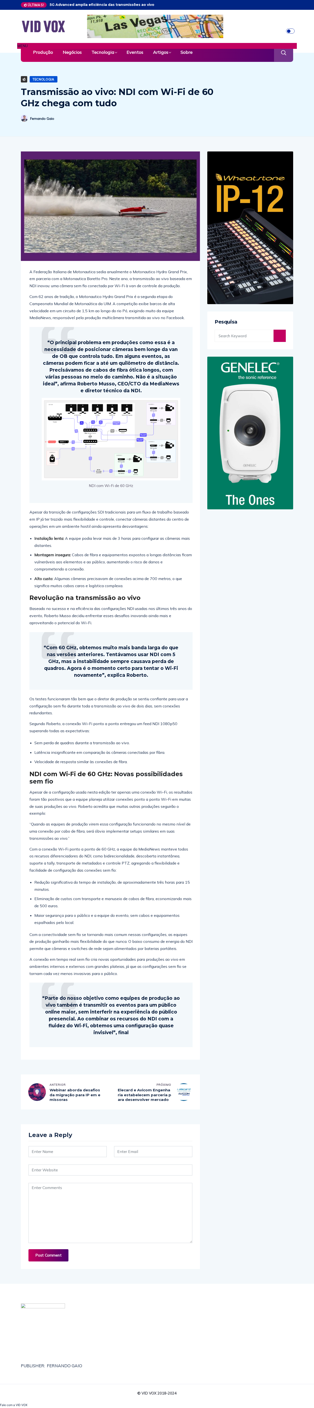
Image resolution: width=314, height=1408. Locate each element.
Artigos (160, 52)
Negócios (72, 52)
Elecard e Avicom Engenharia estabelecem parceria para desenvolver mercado (144, 1095)
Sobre (187, 52)
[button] (157, 46)
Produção (43, 52)
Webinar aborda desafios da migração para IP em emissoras (75, 1095)
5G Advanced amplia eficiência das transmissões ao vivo (102, 4)
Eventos (135, 52)
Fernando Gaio (42, 119)
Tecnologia (103, 52)
